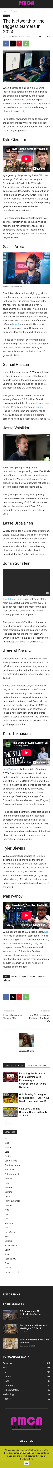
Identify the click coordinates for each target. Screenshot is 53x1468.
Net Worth (10, 1232)
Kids (7, 1209)
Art (6, 1138)
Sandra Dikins (11, 37)
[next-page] (9, 1123)
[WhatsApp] (26, 43)
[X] (13, 43)
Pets (7, 1236)
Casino (8, 1156)
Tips (7, 1263)
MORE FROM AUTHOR (37, 1066)
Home (5, 11)
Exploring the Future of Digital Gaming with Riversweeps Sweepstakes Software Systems (32, 1080)
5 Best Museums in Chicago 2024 (12, 1017)
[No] (49, 1457)
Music (8, 1227)
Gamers (14, 976)
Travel (8, 1267)
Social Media (11, 1245)
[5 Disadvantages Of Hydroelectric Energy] (10, 1315)
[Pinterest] (19, 43)
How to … (9, 1205)
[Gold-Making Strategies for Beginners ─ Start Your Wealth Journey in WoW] (10, 1098)
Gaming (14, 11)
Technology (10, 1258)
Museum (9, 1223)
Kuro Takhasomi (11, 769)
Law (7, 1214)
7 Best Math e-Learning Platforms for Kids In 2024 (38, 1018)
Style (7, 1254)
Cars (7, 1151)
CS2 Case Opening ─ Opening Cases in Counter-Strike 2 (34, 1112)
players (7, 980)
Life (6, 1218)
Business (9, 1147)
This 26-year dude (12, 599)
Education (10, 1169)
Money (32, 976)
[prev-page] (5, 1123)
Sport (7, 1249)
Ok (26, 1463)
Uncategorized (12, 1272)
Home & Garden (12, 1200)
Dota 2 (15, 324)
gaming (39, 407)
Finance (8, 1178)
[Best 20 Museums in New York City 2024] (10, 1343)
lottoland (24, 107)
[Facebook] (6, 43)
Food (7, 1183)
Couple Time (11, 1160)
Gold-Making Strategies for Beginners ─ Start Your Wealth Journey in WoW (34, 1098)
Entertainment (12, 1174)
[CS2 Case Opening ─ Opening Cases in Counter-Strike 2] (10, 1112)
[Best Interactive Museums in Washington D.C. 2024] (10, 1329)
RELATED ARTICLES (14, 1066)
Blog (7, 1142)
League (23, 976)
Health (8, 1196)
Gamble (8, 1187)
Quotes (8, 1240)
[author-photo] (26, 1046)
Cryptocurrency (12, 1165)
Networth (41, 976)
